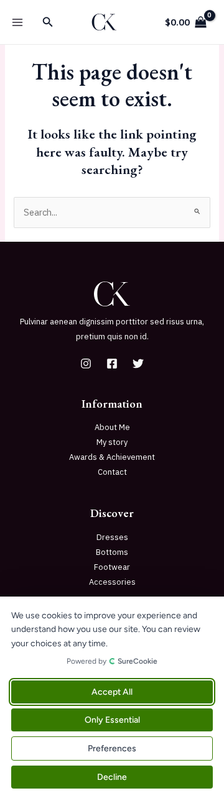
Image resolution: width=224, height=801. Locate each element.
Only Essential (112, 720)
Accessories (112, 582)
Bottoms (112, 552)
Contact (112, 472)
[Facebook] (112, 363)
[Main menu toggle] (17, 21)
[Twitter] (138, 363)
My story (112, 442)
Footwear (112, 567)
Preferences (112, 748)
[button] (48, 22)
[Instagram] (85, 363)
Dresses (112, 537)
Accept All (112, 692)
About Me (112, 427)
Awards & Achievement (112, 457)
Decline (112, 777)
